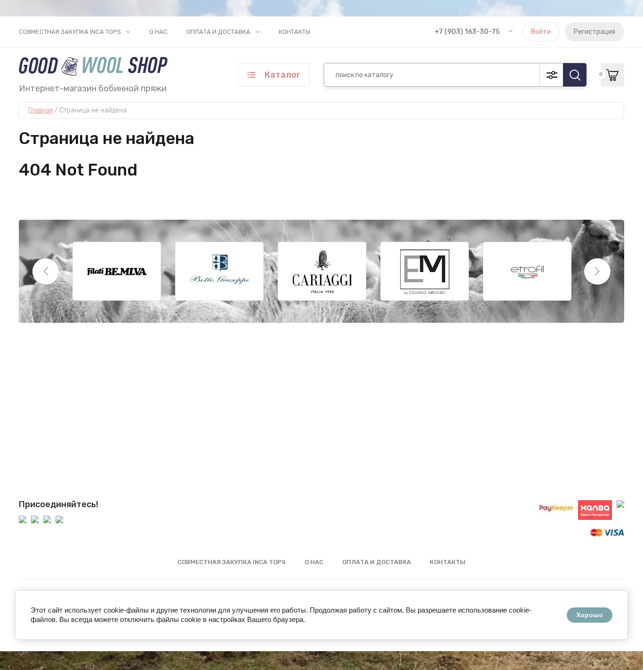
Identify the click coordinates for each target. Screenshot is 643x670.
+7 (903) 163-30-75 (466, 32)
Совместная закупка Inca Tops (70, 31)
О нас (158, 31)
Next (597, 271)
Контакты (294, 31)
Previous (45, 271)
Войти (541, 32)
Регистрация (594, 32)
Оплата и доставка (218, 31)
